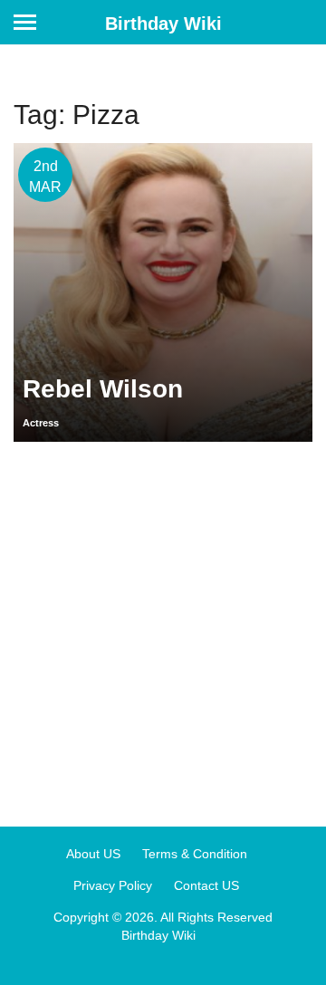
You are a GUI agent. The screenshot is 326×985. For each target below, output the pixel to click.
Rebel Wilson (103, 389)
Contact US (206, 885)
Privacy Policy (112, 885)
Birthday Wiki (163, 23)
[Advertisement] (163, 627)
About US (93, 853)
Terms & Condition (194, 853)
